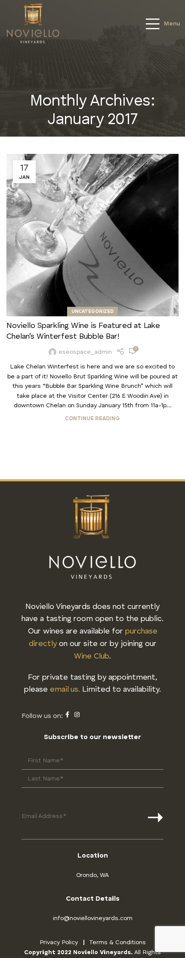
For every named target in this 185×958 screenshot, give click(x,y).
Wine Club (91, 656)
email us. (65, 689)
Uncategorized (92, 311)
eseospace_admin (85, 352)
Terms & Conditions (117, 942)
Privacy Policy (59, 942)
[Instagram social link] (77, 715)
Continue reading (92, 418)
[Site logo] (32, 23)
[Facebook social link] (67, 715)
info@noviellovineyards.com (93, 918)
